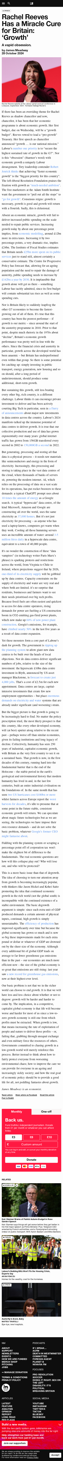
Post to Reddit (8, 1098)
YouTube (38, 1403)
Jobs (5, 1367)
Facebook (39, 1417)
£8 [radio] (31, 1137)
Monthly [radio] (16, 1111)
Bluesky (38, 1414)
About (6, 1348)
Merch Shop (9, 1361)
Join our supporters (15, 1443)
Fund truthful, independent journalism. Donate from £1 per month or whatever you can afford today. (29, 1128)
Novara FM (39, 1364)
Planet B (38, 1361)
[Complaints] (6, 1388)
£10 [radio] (49, 1137)
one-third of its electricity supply (21, 574)
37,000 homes (26, 516)
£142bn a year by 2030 (15, 279)
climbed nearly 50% (20, 629)
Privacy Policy (11, 1380)
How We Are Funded (14, 1359)
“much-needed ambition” (45, 185)
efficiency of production (39, 923)
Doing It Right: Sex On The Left (47, 1381)
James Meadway (17, 50)
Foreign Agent (42, 1359)
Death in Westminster (47, 1353)
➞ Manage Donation (14, 1372)
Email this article (47, 1095)
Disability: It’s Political (42, 1387)
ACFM (36, 1350)
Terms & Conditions (14, 1377)
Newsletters (10, 1353)
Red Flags (8, 1419)
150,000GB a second (36, 445)
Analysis (7, 1408)
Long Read (8, 1417)
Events (6, 1356)
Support (7, 1350)
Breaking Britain (44, 1391)
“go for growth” (11, 199)
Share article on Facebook (26, 1095)
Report (6, 1414)
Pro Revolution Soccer (43, 1376)
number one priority (25, 148)
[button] (4, 3)
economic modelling (31, 233)
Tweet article (7, 1095)
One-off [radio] (46, 1111)
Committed (40, 1356)
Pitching (7, 1364)
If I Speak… (40, 1348)
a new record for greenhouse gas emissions (32, 974)
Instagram (40, 1406)
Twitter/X (39, 1408)
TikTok (37, 1411)
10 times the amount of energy (20, 498)
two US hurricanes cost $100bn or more (31, 794)
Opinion (6, 1411)
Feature (7, 1406)
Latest (6, 1403)
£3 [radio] (13, 1137)
